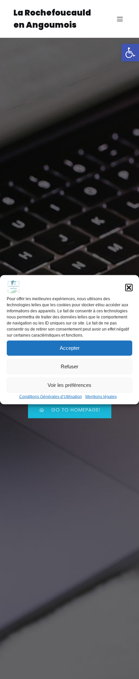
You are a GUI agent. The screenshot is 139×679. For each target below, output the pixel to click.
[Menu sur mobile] (120, 19)
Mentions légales (101, 396)
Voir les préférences (69, 385)
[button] (130, 52)
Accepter (70, 348)
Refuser (69, 366)
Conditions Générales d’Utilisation (50, 396)
